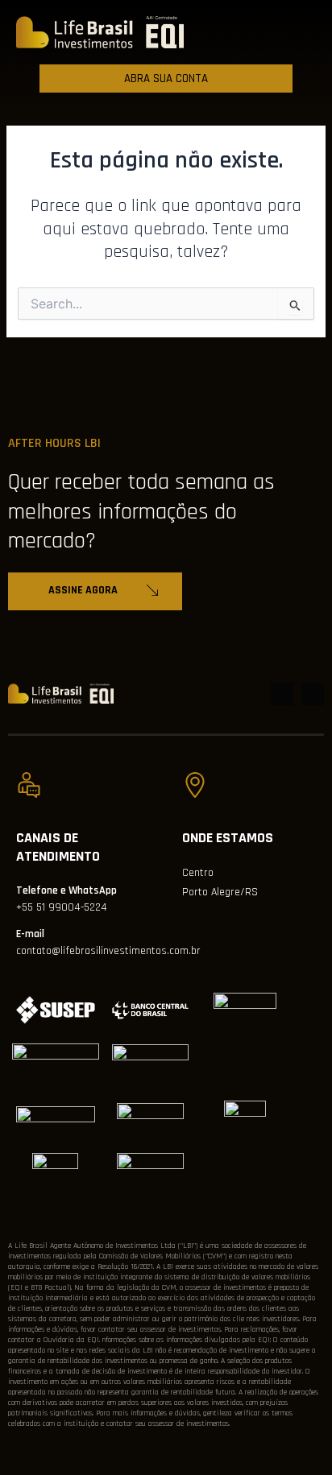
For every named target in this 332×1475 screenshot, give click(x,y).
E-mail (30, 934)
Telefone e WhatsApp (66, 890)
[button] (261, 32)
